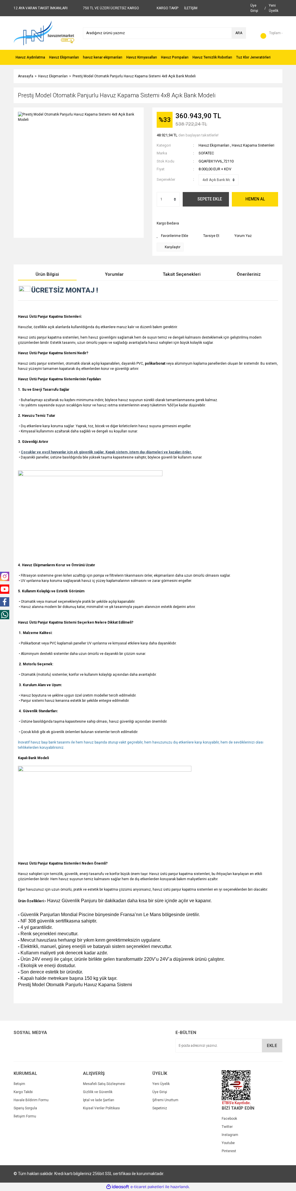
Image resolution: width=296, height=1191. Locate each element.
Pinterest (229, 1151)
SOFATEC (206, 153)
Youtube (228, 1143)
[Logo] (44, 33)
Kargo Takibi (23, 1092)
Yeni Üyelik (161, 1084)
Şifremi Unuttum (165, 1100)
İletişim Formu (25, 1116)
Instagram (230, 1135)
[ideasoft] (117, 1187)
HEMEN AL (255, 199)
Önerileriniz (249, 274)
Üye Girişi (159, 1092)
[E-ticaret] (147, 1187)
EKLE (272, 1045)
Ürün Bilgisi (47, 274)
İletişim (19, 1084)
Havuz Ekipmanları (214, 145)
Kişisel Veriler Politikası (101, 1108)
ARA (238, 33)
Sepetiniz (159, 1108)
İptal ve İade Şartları (98, 1100)
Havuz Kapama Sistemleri (253, 145)
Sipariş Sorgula (25, 1108)
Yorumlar (114, 274)
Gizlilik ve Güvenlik (97, 1092)
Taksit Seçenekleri (182, 274)
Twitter (227, 1127)
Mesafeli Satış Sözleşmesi (104, 1084)
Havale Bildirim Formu (31, 1100)
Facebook (229, 1119)
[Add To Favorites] (172, 235)
